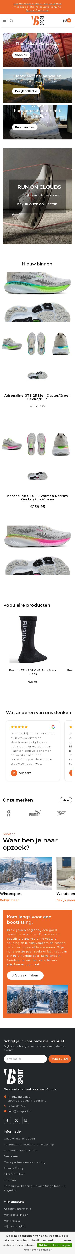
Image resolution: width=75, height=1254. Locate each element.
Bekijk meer (9, 900)
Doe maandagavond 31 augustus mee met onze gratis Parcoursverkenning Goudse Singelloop (37, 7)
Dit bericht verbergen (54, 1245)
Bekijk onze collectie (37, 204)
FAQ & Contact (14, 1174)
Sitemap (10, 1179)
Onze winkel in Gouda (19, 1138)
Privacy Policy (14, 1168)
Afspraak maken (25, 975)
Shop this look (37, 516)
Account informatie (17, 1208)
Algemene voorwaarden (21, 1150)
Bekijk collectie (26, 91)
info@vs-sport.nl (20, 1111)
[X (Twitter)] (16, 1120)
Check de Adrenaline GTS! (37, 415)
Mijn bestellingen (16, 1214)
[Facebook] (7, 1120)
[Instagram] (25, 1120)
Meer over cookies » (38, 1249)
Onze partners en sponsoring (24, 1162)
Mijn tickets (12, 1220)
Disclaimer (11, 1156)
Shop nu (21, 55)
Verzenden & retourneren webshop (29, 1144)
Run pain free (24, 127)
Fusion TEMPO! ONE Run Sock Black (33, 672)
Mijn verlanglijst (15, 1226)
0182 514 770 (17, 1105)
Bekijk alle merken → (66, 800)
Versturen (60, 1058)
